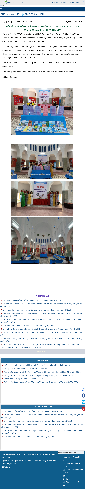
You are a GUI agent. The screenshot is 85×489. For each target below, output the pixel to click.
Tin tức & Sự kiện (34, 14)
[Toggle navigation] (82, 9)
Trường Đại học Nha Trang (15, 2)
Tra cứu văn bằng (61, 2)
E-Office (77, 2)
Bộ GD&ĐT (52, 2)
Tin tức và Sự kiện (11, 14)
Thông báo (43, 360)
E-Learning (71, 2)
